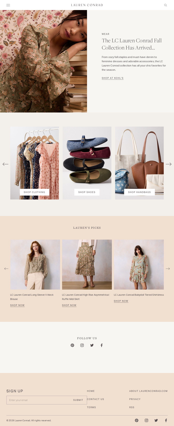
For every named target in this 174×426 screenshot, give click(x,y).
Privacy (135, 399)
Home (91, 391)
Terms (91, 407)
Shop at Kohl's (113, 78)
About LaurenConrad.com (148, 391)
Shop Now (17, 305)
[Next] (168, 164)
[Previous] (5, 164)
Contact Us (95, 399)
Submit (78, 400)
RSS (131, 407)
